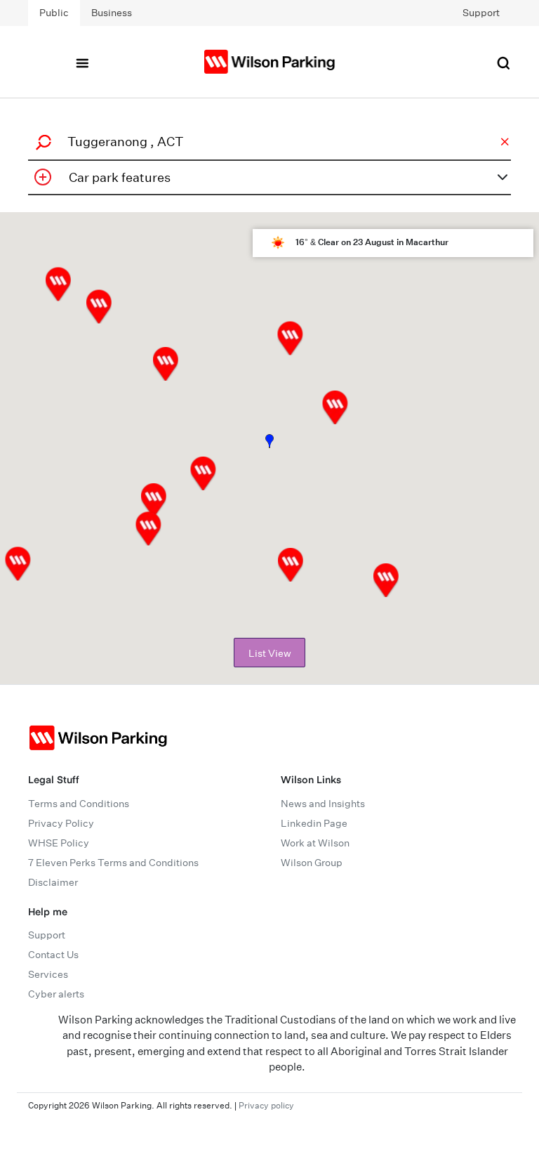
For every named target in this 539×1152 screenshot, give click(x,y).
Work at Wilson (315, 843)
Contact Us (53, 954)
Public (54, 12)
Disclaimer (53, 882)
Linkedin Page (314, 823)
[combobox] (267, 141)
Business (111, 12)
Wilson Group (311, 862)
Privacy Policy (61, 823)
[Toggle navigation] (82, 62)
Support (481, 12)
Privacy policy (266, 1105)
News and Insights (323, 803)
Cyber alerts (56, 994)
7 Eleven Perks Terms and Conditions (113, 862)
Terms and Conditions (78, 803)
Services (48, 974)
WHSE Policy (58, 843)
